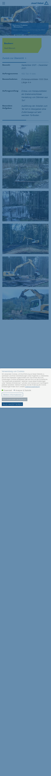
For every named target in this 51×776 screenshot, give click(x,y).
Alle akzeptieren (12, 404)
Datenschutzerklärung (32, 387)
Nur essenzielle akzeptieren (14, 399)
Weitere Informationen (12, 394)
